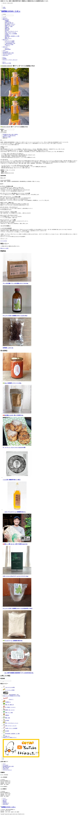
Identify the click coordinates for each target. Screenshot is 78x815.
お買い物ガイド (6, 803)
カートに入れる (3, 240)
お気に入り (4, 140)
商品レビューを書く (7, 136)
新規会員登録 (8, 49)
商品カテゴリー (6, 19)
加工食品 (7, 30)
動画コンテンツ (8, 38)
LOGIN (4, 8)
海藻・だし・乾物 (8, 26)
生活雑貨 (7, 34)
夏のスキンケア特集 (9, 44)
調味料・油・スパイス (9, 25)
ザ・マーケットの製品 (9, 42)
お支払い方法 (5, 768)
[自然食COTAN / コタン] (10, 11)
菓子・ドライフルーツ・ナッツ (11, 31)
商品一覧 (4, 800)
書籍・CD (7, 37)
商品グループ (5, 39)
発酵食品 (7, 27)
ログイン (7, 48)
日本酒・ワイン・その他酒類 (11, 33)
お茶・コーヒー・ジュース (10, 32)
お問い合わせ (5, 55)
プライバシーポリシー (7, 54)
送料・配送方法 (6, 767)
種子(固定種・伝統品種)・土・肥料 (12, 36)
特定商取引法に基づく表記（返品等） (10, 134)
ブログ (4, 50)
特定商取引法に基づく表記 (8, 52)
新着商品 (7, 20)
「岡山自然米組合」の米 (10, 43)
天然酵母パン (8, 21)
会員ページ (5, 46)
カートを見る (5, 51)
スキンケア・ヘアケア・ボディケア (10, 59)
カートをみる (5, 765)
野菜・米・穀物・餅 (9, 22)
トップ (4, 16)
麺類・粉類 (7, 28)
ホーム (4, 57)
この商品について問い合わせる (9, 135)
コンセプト (5, 18)
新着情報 (4, 801)
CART (4, 7)
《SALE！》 (7, 45)
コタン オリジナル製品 (9, 40)
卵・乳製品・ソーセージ (10, 24)
